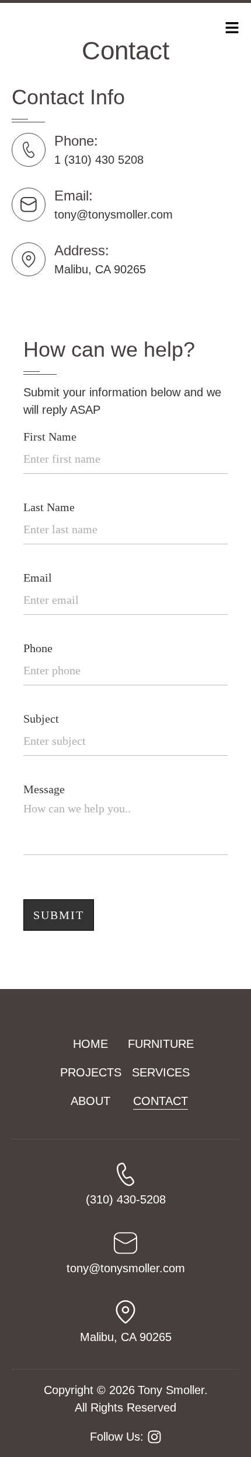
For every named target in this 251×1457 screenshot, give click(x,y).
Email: (73, 195)
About (90, 1100)
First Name (49, 436)
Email (37, 577)
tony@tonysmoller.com (113, 214)
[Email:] (29, 204)
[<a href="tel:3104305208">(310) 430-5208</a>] (125, 1174)
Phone (38, 648)
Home (90, 1043)
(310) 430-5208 (126, 1199)
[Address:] (29, 259)
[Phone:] (29, 150)
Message (44, 789)
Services (161, 1072)
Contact (160, 1100)
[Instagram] (154, 1437)
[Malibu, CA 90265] (125, 1312)
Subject (41, 718)
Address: (81, 250)
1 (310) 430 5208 (99, 159)
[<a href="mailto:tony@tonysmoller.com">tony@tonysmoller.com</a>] (125, 1243)
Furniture (161, 1043)
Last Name (49, 507)
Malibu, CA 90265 (100, 269)
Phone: (76, 141)
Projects (90, 1072)
